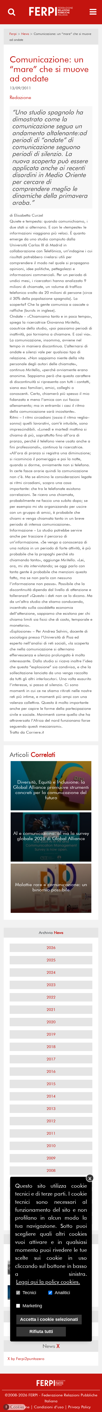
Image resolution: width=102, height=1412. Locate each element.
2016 (51, 1071)
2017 (51, 1059)
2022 (51, 997)
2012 (51, 1121)
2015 (51, 1083)
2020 (51, 1022)
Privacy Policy (79, 1407)
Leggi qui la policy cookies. (48, 1282)
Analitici (62, 1292)
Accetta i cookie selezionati (49, 1319)
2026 (51, 947)
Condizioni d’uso (49, 1407)
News (25, 34)
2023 (51, 984)
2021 (51, 1009)
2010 (51, 1145)
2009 (51, 1158)
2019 (51, 1034)
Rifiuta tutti (41, 1331)
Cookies (14, 1407)
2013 (51, 1108)
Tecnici (29, 1292)
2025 (51, 960)
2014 (51, 1096)
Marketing (32, 1305)
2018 (51, 1046)
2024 (51, 972)
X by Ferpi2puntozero (26, 1358)
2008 (51, 1170)
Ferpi (13, 34)
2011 (51, 1133)
